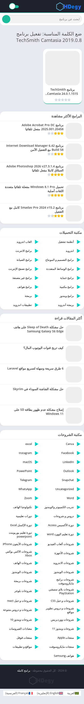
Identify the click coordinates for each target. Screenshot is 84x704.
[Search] (6, 19)
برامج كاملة (23, 670)
